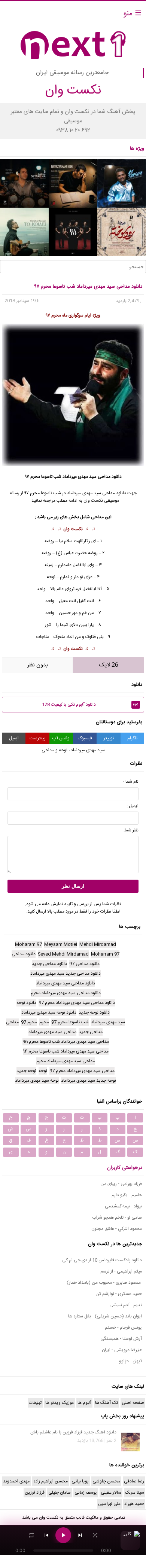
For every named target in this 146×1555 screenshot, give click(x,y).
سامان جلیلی (59, 1492)
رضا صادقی (134, 1481)
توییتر (109, 738)
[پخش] (63, 1535)
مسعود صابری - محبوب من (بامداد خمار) (104, 1282)
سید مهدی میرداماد (84, 493)
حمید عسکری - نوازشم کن (118, 1294)
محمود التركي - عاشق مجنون (116, 1228)
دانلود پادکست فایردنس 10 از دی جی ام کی (102, 1260)
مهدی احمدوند (16, 1481)
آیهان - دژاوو (130, 1361)
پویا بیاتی (80, 1481)
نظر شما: (131, 830)
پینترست (38, 738)
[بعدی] (80, 1535)
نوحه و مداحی (54, 750)
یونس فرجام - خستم (123, 1327)
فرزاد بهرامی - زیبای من (121, 1184)
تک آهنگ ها (106, 1402)
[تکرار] (31, 1535)
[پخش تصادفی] (95, 1535)
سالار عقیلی (111, 1492)
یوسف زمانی (85, 1492)
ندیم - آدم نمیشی (125, 1305)
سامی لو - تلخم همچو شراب (117, 1217)
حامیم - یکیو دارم (127, 1195)
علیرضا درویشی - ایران (122, 1350)
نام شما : (131, 781)
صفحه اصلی (133, 1402)
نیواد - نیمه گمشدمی (123, 1206)
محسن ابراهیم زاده (50, 1481)
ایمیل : (133, 806)
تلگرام (132, 738)
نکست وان (73, 529)
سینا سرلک (134, 1492)
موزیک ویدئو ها (59, 1402)
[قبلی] (46, 1535)
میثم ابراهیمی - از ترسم (121, 1271)
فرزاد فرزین (35, 1492)
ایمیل (14, 738)
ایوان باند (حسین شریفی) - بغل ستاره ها (105, 1316)
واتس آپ (61, 738)
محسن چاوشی (106, 1481)
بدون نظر (37, 665)
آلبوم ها (84, 1402)
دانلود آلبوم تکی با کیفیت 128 (90, 704)
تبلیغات (35, 1402)
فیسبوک (85, 738)
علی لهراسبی (109, 1503)
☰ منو (132, 13)
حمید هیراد (134, 1503)
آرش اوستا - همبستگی (121, 1338)
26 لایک (108, 665)
